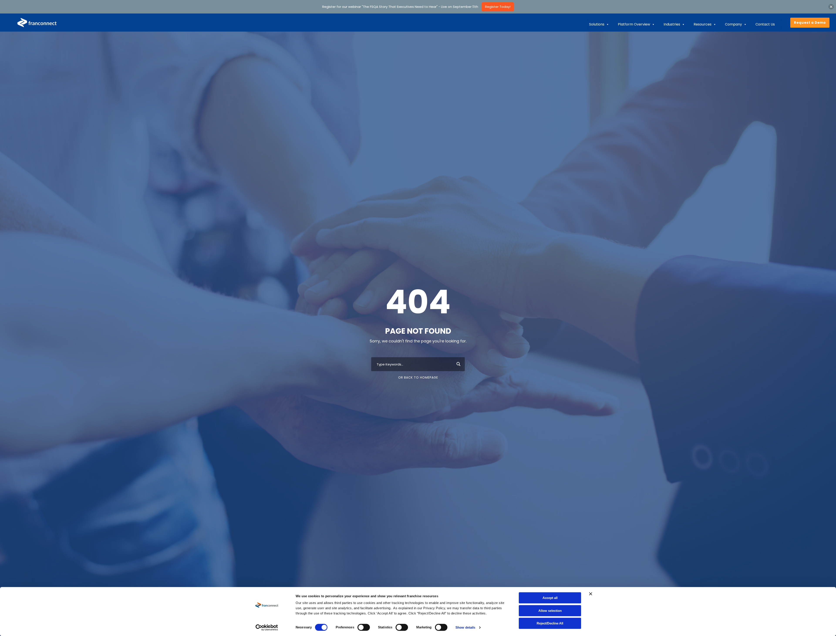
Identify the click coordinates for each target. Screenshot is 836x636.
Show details (465, 627)
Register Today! (498, 6)
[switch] (363, 627)
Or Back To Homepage (418, 377)
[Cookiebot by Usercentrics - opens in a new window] (267, 627)
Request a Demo (810, 22)
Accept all (550, 598)
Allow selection (550, 610)
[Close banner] (590, 593)
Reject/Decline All (550, 623)
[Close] (831, 6)
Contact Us (765, 24)
